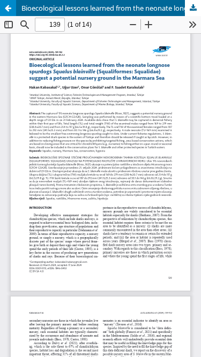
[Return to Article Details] (8, 8)
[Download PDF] (193, 8)
